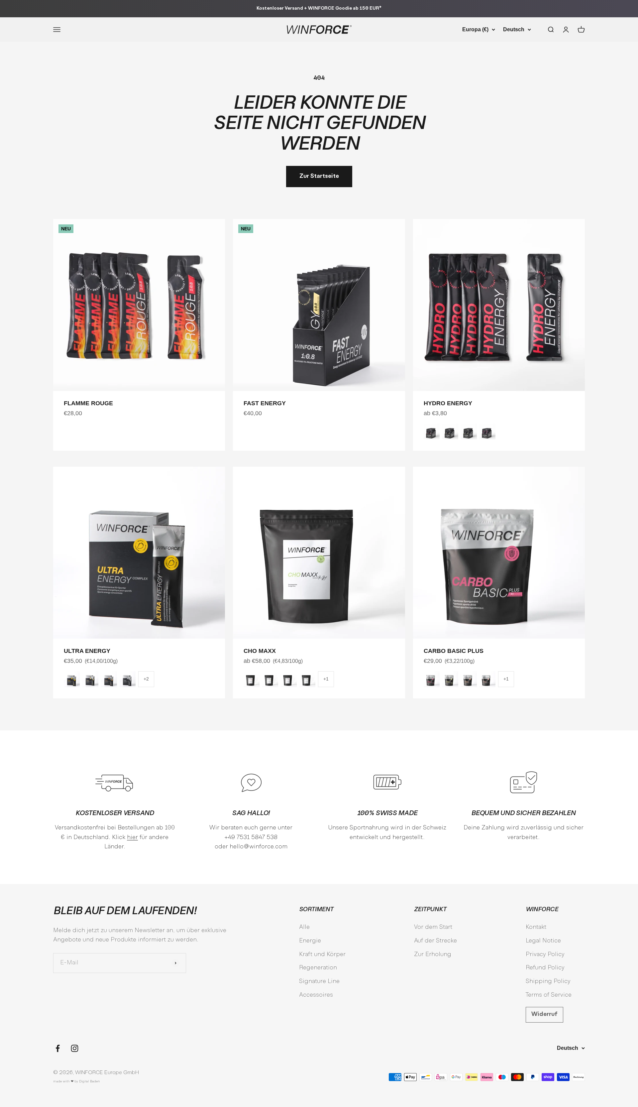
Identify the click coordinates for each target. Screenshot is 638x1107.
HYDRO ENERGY (448, 403)
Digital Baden (89, 1081)
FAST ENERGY (265, 403)
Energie (310, 941)
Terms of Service (549, 995)
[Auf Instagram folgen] (74, 1048)
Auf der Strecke (435, 941)
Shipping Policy (548, 981)
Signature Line (319, 981)
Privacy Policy (545, 954)
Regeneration (318, 968)
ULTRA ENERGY (87, 651)
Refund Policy (545, 968)
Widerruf (544, 1014)
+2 (146, 678)
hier (132, 837)
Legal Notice (543, 941)
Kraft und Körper (322, 954)
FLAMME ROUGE (88, 403)
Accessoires (316, 995)
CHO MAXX (260, 651)
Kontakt (536, 927)
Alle (304, 927)
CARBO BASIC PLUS (453, 651)
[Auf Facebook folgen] (57, 1048)
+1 (326, 678)
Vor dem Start (433, 927)
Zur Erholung (432, 954)
